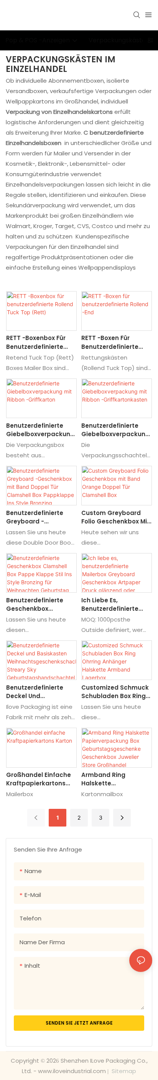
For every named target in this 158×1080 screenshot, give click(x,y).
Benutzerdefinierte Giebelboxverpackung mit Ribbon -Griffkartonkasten (115, 430)
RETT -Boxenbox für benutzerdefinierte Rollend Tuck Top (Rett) (36, 342)
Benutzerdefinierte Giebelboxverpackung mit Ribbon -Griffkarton (40, 430)
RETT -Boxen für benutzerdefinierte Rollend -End (109, 342)
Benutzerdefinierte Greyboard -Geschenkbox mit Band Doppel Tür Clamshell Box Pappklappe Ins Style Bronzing (38, 517)
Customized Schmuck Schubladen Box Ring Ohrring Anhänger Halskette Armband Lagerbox (115, 692)
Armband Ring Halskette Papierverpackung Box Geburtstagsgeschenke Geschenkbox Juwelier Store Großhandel (116, 779)
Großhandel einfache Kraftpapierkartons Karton (38, 779)
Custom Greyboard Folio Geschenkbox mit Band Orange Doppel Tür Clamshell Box (115, 517)
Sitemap (123, 1071)
